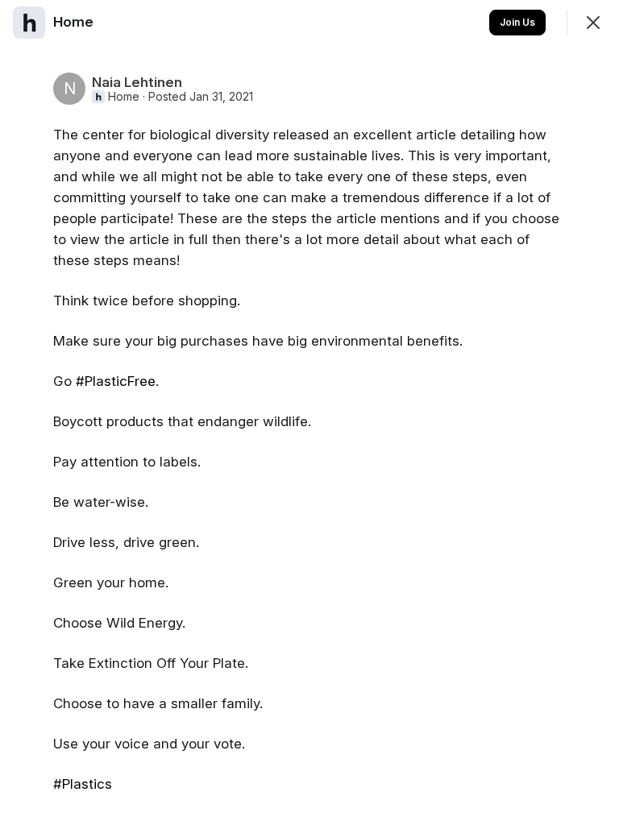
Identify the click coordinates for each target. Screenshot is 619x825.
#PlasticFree (116, 381)
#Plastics (82, 784)
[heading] (75, 21)
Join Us (517, 22)
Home (123, 96)
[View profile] (29, 22)
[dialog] (309, 412)
